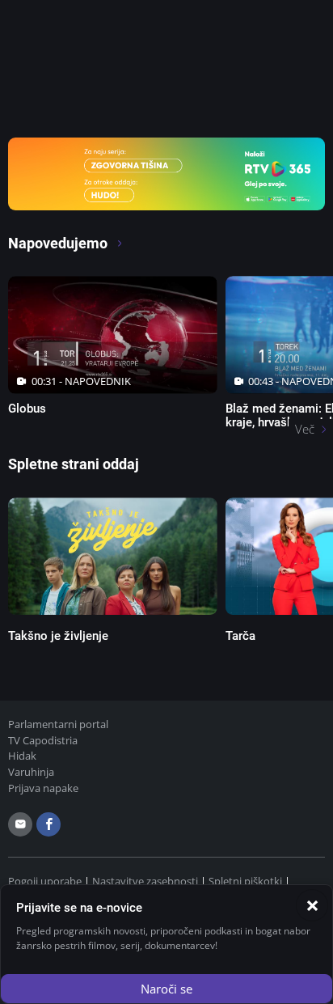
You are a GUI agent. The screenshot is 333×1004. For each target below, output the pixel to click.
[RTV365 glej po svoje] (166, 172)
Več (304, 429)
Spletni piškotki (245, 881)
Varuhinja (31, 772)
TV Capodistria (43, 740)
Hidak (22, 755)
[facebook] (48, 824)
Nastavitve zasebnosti (145, 881)
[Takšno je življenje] (112, 557)
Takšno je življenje (58, 636)
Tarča (240, 636)
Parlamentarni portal (58, 724)
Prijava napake (43, 788)
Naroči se (166, 989)
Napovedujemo (59, 243)
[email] (20, 824)
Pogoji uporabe (45, 881)
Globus (27, 408)
